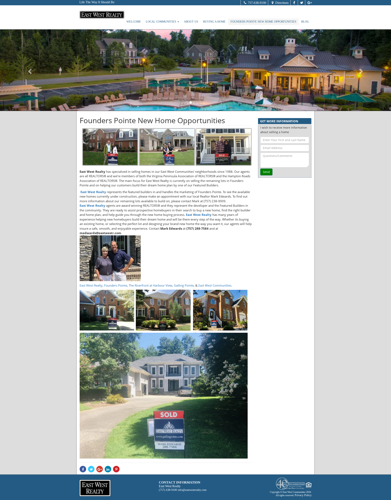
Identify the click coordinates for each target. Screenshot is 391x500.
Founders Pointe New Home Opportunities (263, 21)
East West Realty (91, 285)
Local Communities (161, 21)
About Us (191, 21)
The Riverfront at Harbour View (150, 285)
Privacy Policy (303, 495)
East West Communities (214, 285)
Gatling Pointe (184, 285)
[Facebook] (294, 2)
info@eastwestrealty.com (192, 489)
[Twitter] (301, 2)
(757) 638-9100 (168, 489)
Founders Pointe (115, 285)
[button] (29, 70)
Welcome (133, 21)
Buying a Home (214, 21)
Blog (305, 21)
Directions (282, 2)
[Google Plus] (308, 2)
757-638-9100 (257, 2)
